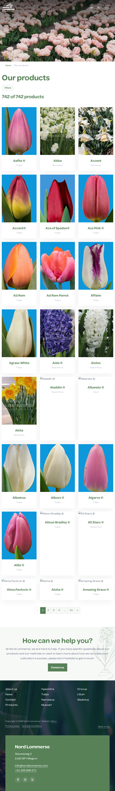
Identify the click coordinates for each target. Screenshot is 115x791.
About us (11, 689)
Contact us (57, 667)
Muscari (46, 705)
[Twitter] (32, 780)
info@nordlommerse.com (31, 766)
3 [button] (54, 610)
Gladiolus (83, 700)
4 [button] (59, 610)
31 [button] (71, 610)
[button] (77, 610)
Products (11, 705)
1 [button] (43, 610)
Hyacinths (47, 689)
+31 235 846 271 (26, 770)
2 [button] (48, 610)
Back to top (104, 727)
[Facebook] (18, 780)
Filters (8, 87)
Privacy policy (12, 726)
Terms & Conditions (32, 726)
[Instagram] (25, 780)
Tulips (45, 694)
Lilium (81, 694)
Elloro (54, 721)
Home (8, 65)
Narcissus (48, 700)
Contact (10, 700)
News (8, 694)
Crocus (82, 689)
